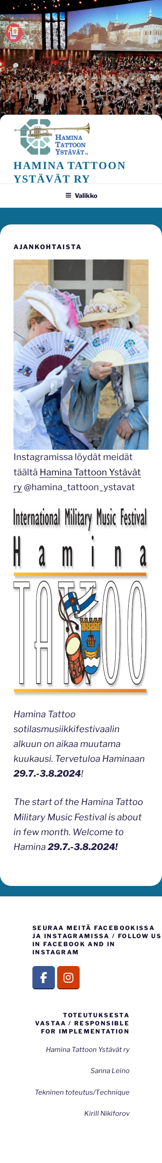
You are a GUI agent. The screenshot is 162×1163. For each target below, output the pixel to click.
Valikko (86, 195)
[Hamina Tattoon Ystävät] (68, 977)
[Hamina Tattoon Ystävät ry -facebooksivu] (43, 977)
